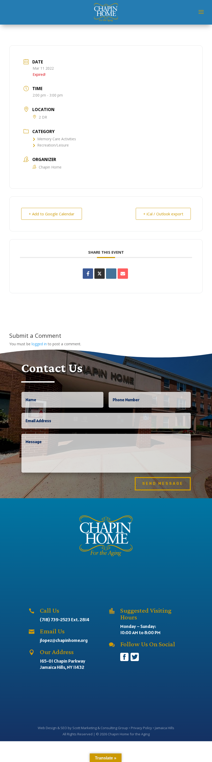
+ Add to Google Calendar (51, 213)
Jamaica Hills (164, 728)
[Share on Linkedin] (111, 273)
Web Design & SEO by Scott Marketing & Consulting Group (83, 728)
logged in (39, 343)
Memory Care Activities (56, 138)
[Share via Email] (123, 273)
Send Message (162, 483)
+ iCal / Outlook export (163, 213)
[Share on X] (99, 273)
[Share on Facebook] (88, 273)
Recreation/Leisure (53, 145)
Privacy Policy (141, 728)
